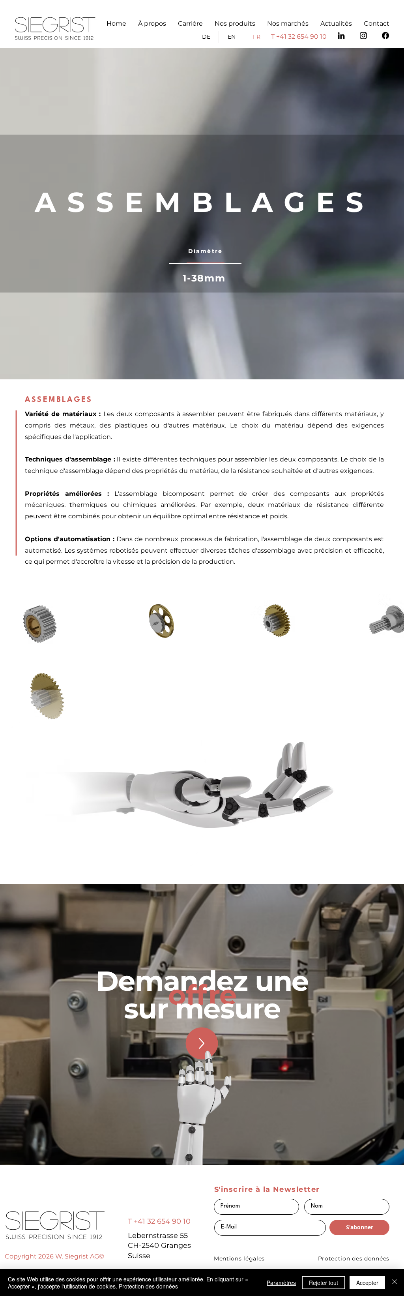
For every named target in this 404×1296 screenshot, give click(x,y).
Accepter (367, 1283)
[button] (235, 24)
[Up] (202, 1044)
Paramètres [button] (281, 1283)
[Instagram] (363, 35)
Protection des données (148, 1286)
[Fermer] (394, 1282)
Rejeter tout (323, 1283)
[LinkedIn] (341, 35)
